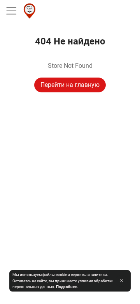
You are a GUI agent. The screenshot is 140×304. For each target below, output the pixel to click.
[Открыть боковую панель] (11, 11)
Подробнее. (67, 286)
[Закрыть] (122, 280)
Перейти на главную (70, 84)
